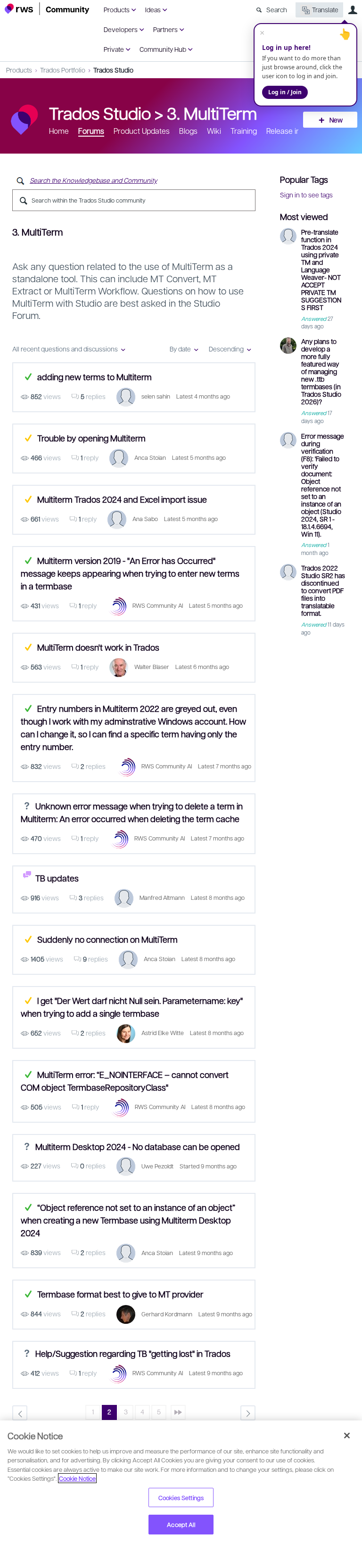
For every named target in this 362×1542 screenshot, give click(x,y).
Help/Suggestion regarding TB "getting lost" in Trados (132, 1353)
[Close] (347, 1435)
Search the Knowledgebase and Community (93, 180)
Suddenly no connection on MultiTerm (107, 939)
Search (276, 9)
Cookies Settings (181, 1497)
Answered (28, 376)
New (336, 119)
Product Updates (142, 131)
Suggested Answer (28, 438)
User (352, 10)
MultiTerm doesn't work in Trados (98, 647)
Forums (91, 131)
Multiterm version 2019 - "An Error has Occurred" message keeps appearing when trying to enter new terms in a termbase (130, 573)
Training (243, 131)
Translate (325, 9)
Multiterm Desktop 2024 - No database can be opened (137, 1146)
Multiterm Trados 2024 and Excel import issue (122, 499)
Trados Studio (113, 69)
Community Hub (163, 49)
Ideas (153, 9)
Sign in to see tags (306, 194)
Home (59, 131)
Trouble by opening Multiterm (91, 437)
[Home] (47, 8)
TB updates (57, 878)
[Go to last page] (178, 1412)
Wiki (214, 131)
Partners (165, 29)
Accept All (181, 1524)
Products (117, 9)
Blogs (188, 131)
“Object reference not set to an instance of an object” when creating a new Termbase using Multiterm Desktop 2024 (128, 1220)
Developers (121, 29)
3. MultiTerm (212, 112)
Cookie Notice (77, 1478)
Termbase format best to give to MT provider (120, 1294)
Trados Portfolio (62, 69)
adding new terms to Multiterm (94, 376)
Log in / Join (285, 92)
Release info (286, 131)
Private (114, 49)
